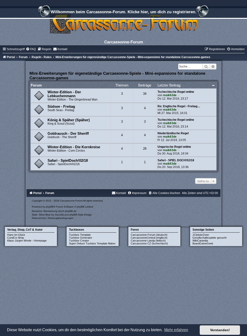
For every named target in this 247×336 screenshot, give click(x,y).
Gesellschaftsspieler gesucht (209, 237)
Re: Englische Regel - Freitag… (179, 106)
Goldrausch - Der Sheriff (68, 133)
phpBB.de (70, 211)
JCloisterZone (200, 234)
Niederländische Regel (173, 133)
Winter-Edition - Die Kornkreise (74, 147)
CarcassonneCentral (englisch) (149, 237)
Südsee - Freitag (61, 106)
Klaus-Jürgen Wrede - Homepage (27, 240)
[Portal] (123, 22)
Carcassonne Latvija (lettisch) (148, 240)
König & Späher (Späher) (69, 120)
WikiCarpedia (200, 240)
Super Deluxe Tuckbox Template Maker (92, 243)
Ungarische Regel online (174, 146)
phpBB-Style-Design (80, 214)
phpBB (50, 206)
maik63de (170, 95)
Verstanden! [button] (220, 330)
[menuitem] (31, 49)
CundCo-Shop (15, 237)
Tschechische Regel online (176, 92)
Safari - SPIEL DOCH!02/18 (176, 160)
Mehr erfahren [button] (176, 330)
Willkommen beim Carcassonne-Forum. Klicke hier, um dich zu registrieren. (123, 12)
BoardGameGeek (202, 243)
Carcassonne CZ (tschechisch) (149, 243)
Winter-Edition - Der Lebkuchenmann (64, 94)
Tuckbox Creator (79, 240)
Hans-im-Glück (16, 234)
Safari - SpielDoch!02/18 (68, 160)
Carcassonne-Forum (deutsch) (149, 234)
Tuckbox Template (80, 234)
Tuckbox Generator (80, 237)
